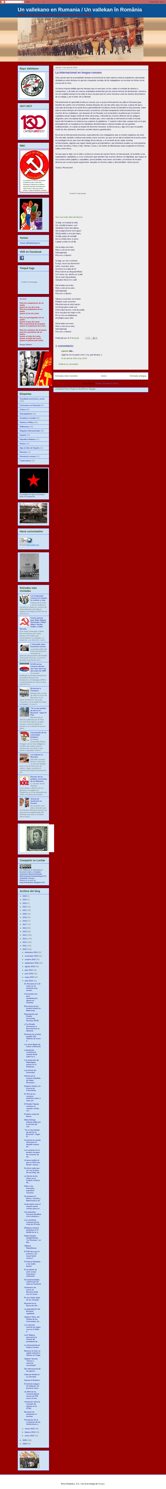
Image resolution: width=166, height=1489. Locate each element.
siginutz (64, 351)
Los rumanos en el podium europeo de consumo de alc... (32, 1153)
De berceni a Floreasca (35, 689)
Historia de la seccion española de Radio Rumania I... (32, 1079)
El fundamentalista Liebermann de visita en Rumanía (32, 1282)
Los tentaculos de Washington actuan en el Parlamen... (31, 1063)
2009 (25, 1440)
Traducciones (25, 461)
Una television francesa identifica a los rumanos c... (32, 1214)
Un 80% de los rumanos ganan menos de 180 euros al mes (31, 1395)
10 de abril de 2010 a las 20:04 (74, 358)
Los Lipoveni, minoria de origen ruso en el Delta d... (32, 1328)
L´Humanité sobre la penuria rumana (38, 645)
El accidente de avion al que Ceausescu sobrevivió (30, 1272)
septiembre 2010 (32, 963)
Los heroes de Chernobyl (30, 1071)
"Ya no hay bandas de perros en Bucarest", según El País (38, 711)
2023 (25, 903)
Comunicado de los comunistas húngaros (38, 735)
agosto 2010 (30, 966)
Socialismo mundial (28, 418)
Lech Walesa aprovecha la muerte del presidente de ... (32, 1338)
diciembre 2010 (31, 952)
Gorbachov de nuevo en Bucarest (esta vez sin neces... (31, 1290)
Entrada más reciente (66, 376)
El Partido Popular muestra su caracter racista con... (31, 1107)
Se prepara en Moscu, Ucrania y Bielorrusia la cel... (32, 1198)
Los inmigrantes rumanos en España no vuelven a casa (38, 598)
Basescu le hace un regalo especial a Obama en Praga (32, 1353)
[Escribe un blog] (89, 338)
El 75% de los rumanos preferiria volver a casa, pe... (32, 1097)
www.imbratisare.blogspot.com (32, 882)
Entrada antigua (138, 376)
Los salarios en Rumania (36, 756)
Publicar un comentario (68, 364)
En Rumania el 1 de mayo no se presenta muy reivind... (32, 987)
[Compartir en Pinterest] (96, 338)
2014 (25, 935)
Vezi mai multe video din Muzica (69, 217)
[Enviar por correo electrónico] (86, 338)
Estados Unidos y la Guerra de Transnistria (32, 1088)
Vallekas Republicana (30, 1247)
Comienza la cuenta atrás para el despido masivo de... (32, 1143)
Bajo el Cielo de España (29, 448)
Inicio (103, 376)
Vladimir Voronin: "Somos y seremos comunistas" (31, 1362)
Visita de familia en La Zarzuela (32, 1375)
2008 (25, 1444)
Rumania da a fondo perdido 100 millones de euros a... (32, 1037)
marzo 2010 (30, 1429)
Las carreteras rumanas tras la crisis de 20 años (32, 1222)
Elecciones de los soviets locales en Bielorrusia (32, 1008)
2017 (25, 924)
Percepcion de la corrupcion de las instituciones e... (32, 1422)
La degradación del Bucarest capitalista (32, 1311)
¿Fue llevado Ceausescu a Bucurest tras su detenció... (32, 1027)
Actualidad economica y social (32, 399)
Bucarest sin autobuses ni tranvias (30, 1414)
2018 (25, 921)
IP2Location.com (33, 545)
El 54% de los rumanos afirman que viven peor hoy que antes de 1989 (38, 667)
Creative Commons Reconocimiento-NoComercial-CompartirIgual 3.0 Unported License (33, 875)
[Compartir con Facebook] (93, 338)
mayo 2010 (29, 977)
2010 (25, 949)
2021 (25, 910)
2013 (25, 939)
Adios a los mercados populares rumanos (29, 1189)
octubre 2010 (30, 959)
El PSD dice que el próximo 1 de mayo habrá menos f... (31, 1254)
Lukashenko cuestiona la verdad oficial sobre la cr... (30, 1053)
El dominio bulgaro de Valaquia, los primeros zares (32, 1386)
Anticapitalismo (26, 414)
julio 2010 (29, 970)
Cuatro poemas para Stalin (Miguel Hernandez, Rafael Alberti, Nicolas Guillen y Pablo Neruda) (33, 623)
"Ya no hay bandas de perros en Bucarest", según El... (32, 1133)
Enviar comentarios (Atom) (107, 383)
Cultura (23, 409)
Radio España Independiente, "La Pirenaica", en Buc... (32, 1239)
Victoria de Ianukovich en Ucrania (36, 801)
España (23, 435)
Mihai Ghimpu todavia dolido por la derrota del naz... (32, 1123)
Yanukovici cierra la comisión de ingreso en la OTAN (32, 1405)
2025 (25, 896)
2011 (25, 946)
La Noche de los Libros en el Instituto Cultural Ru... (32, 1179)
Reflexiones (24, 427)
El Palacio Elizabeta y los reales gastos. (32, 1264)
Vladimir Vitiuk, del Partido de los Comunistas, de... (32, 1319)
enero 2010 (30, 1436)
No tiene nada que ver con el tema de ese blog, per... (32, 1170)
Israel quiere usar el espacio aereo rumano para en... (32, 1206)
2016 (25, 928)
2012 (25, 942)
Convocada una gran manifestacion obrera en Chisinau (31, 998)
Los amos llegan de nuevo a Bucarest (32, 1045)
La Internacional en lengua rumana (32, 1346)
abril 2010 (29, 981)
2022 (25, 907)
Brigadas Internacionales (30, 431)
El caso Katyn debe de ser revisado (32, 1299)
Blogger (101, 1484)
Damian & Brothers (32, 1380)
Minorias (23, 452)
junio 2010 (29, 974)
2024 (25, 900)
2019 (25, 917)
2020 (25, 914)
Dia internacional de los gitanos (32, 1370)
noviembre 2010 (32, 956)
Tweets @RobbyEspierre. (30, 243)
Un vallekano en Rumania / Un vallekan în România (80, 9)
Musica (23, 444)
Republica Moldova (27, 439)
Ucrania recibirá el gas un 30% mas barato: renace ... (32, 1162)
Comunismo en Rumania (30, 405)
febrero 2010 (30, 1432)
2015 (25, 931)
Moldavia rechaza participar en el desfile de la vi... (31, 1230)
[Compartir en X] (91, 338)
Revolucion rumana (28, 456)
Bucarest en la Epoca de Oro (31, 1304)
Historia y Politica (27, 422)
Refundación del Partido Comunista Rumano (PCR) (31, 1017)
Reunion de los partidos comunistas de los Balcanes (38, 779)
